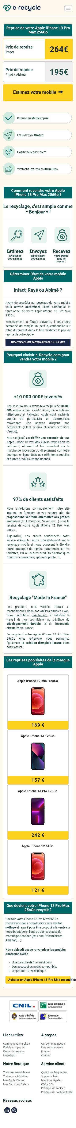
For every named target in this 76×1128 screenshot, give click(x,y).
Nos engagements (52, 1047)
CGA (43, 1084)
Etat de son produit (14, 1047)
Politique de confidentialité (57, 1092)
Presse (45, 1051)
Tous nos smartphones (17, 1072)
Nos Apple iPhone (13, 1080)
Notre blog (9, 1055)
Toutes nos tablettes (15, 1076)
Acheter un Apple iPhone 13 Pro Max (39, 980)
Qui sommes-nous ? (53, 1043)
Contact (45, 1055)
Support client (49, 1076)
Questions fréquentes (54, 1072)
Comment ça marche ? (16, 1043)
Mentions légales (51, 1080)
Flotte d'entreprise (13, 1051)
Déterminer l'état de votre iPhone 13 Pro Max (38, 342)
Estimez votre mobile (35, 92)
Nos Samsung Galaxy (16, 1084)
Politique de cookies (53, 1088)
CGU (51, 1084)
